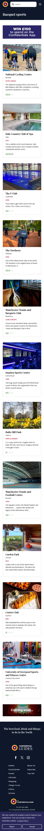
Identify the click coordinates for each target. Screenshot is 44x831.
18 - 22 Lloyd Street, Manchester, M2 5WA (22, 809)
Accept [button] (32, 827)
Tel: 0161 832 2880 (22, 807)
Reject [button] (11, 827)
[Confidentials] (22, 801)
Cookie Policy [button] (22, 821)
